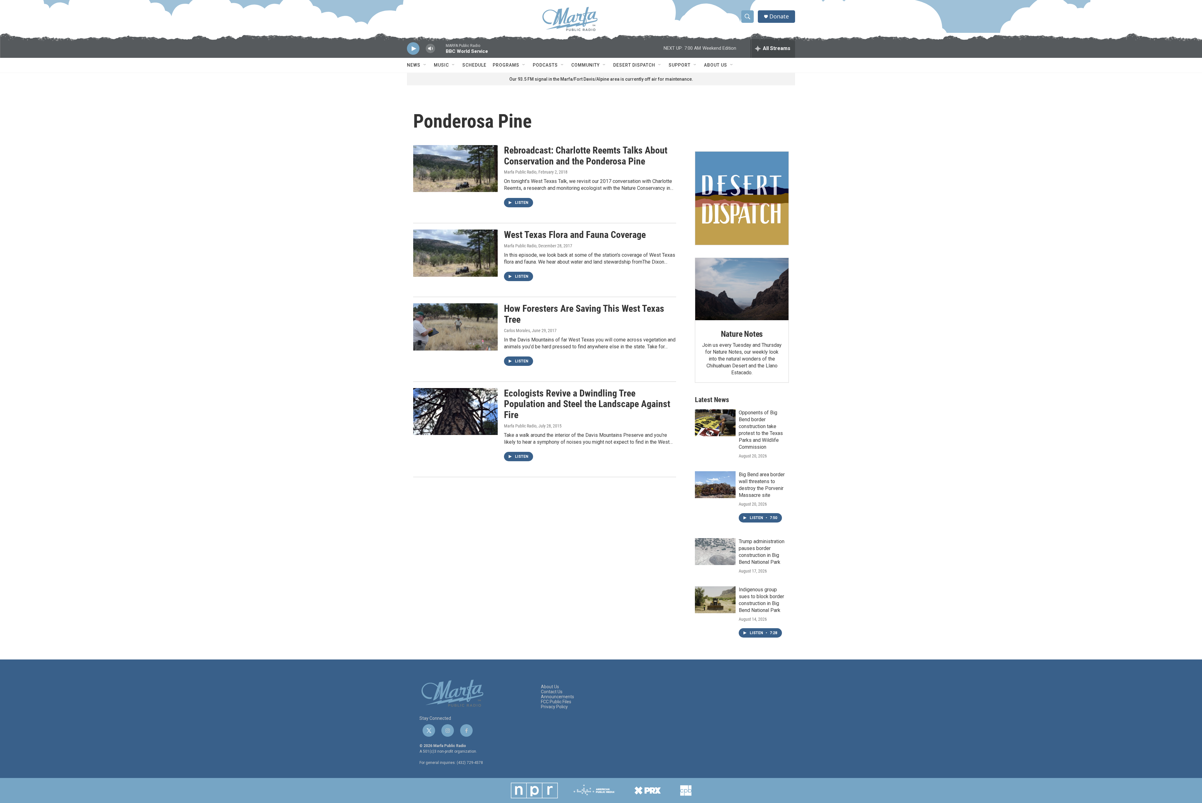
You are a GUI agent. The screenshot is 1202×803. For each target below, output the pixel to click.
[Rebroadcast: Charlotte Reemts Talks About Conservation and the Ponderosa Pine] (455, 168)
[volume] (430, 49)
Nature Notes (742, 334)
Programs (506, 65)
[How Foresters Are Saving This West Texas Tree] (455, 326)
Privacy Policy (554, 707)
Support (680, 65)
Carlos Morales (517, 330)
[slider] (440, 51)
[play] (413, 48)
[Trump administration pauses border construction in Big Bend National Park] (715, 551)
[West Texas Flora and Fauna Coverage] (455, 253)
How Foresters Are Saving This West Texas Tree (584, 314)
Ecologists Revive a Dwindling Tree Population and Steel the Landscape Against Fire (587, 404)
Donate (779, 16)
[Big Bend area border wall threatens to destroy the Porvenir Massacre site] (715, 484)
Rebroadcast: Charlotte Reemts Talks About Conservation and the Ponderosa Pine (585, 156)
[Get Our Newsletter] (741, 198)
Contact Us (551, 691)
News (413, 65)
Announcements (557, 696)
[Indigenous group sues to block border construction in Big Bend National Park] (715, 599)
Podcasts (545, 65)
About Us (715, 65)
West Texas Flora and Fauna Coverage (575, 234)
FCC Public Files (556, 701)
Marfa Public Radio (520, 171)
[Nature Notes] (741, 289)
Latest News (712, 400)
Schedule (474, 65)
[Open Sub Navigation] (425, 65)
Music (441, 65)
